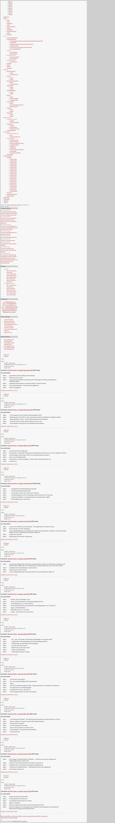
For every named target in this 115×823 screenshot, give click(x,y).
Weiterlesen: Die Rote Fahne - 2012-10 (9, 464)
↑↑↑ (1, 819)
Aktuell (11, 73)
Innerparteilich (10, 154)
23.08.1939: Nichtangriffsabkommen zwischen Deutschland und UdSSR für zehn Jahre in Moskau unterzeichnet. (9, 213)
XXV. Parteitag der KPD (9, 346)
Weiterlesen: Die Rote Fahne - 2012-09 (9, 502)
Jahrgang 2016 (13, 175)
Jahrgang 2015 (13, 176)
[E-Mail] (6, 356)
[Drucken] (6, 354)
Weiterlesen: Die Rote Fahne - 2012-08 (9, 539)
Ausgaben (9, 157)
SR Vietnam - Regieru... (11, 291)
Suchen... (3, 206)
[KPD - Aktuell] (4, 816)
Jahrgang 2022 (13, 165)
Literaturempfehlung (11, 130)
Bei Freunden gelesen (11, 31)
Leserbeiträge (10, 29)
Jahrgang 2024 (13, 162)
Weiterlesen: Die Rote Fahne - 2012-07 (9, 574)
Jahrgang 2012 (13, 181)
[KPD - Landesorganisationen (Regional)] (28, 816)
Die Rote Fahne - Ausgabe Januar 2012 (19, 791)
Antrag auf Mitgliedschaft (12, 37)
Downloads (9, 68)
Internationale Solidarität (15, 152)
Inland (8, 21)
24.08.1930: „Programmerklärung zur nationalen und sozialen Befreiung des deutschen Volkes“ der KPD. (9, 228)
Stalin (4, 302)
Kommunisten (10, 309)
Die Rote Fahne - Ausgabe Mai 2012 (18, 634)
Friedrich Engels (13, 127)
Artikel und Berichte (11, 26)
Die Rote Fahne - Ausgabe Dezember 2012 (20, 370)
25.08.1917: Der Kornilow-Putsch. (8, 240)
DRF (15, 309)
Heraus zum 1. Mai (8, 332)
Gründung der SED (14, 140)
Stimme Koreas (9, 286)
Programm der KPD (14, 45)
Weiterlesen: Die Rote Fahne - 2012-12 (9, 390)
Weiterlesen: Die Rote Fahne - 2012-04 (9, 694)
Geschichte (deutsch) (14, 57)
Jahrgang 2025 (13, 160)
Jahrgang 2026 (13, 159)
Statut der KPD (13, 42)
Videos (8, 33)
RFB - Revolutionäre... (11, 278)
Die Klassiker (10, 124)
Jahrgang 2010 (13, 184)
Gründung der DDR (14, 141)
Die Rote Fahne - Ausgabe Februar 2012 (19, 754)
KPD (11, 305)
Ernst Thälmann (5, 305)
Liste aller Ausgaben (14, 122)
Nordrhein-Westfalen (11, 90)
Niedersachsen (10, 85)
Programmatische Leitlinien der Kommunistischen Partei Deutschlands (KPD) (26, 41)
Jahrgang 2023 (13, 164)
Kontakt (11, 79)
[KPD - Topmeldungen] (42, 816)
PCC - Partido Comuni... (11, 293)
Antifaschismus (9, 302)
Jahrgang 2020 (13, 168)
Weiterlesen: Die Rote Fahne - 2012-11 (9, 426)
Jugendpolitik (13, 148)
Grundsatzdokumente (11, 39)
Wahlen (8, 65)
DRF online (9, 192)
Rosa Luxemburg (12, 312)
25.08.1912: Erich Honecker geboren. (9, 237)
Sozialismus (13, 310)
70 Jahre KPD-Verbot (8, 319)
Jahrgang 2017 (13, 173)
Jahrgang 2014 (13, 178)
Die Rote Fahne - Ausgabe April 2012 (18, 674)
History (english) (13, 58)
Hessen (8, 76)
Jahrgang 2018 (13, 172)
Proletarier (5, 312)
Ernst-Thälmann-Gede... (11, 275)
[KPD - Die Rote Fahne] (13, 816)
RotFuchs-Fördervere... (11, 280)
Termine (8, 66)
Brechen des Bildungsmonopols (17, 143)
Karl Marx (12, 125)
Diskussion (9, 34)
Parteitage (9, 63)
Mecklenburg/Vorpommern (12, 80)
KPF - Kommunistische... (11, 270)
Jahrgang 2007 (13, 189)
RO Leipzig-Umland (14, 98)
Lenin (5, 307)
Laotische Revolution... (11, 294)
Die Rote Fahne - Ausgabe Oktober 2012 (19, 445)
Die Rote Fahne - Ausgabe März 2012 (18, 714)
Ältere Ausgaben (13, 191)
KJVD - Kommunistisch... (11, 273)
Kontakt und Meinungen (15, 136)
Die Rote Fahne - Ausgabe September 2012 (20, 483)
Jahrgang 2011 (13, 183)
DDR (16, 307)
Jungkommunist (13, 61)
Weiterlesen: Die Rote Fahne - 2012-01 (9, 811)
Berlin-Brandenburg (11, 71)
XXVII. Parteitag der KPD (9, 347)
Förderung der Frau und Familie (17, 149)
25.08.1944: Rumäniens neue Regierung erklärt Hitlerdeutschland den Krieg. (8, 250)
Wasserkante (10, 112)
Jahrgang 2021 (13, 167)
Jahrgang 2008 (13, 188)
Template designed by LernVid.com (19, 821)
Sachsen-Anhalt (10, 101)
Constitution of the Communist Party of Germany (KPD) (21, 44)
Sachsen (9, 95)
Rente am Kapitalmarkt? (9, 321)
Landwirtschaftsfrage (14, 144)
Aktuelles (12, 120)
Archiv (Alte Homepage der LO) (16, 104)
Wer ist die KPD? (13, 52)
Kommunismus (11, 303)
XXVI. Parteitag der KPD (9, 349)
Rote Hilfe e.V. (9, 281)
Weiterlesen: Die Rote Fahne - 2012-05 (9, 654)
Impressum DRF (10, 195)
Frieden (4, 310)
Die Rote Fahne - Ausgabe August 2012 (19, 521)
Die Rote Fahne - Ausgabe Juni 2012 (18, 594)
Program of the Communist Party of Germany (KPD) (21, 47)
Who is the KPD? (13, 53)
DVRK (8, 25)
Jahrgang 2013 (13, 180)
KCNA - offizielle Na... (11, 288)
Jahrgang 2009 (13, 186)
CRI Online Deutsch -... (11, 289)
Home (8, 204)
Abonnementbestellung (12, 194)
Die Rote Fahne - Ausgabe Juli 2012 (18, 558)
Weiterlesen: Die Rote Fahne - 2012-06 (9, 614)
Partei (8, 20)
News (11, 135)
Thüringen (9, 108)
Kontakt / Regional (14, 74)
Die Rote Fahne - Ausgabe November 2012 (20, 410)
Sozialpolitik (12, 146)
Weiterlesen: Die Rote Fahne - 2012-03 (9, 734)
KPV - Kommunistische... (11, 285)
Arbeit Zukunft (9, 272)
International (9, 23)
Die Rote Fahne (13, 204)
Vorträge (9, 28)
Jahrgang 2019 (13, 170)
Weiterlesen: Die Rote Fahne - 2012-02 (9, 772)
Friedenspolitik (13, 151)
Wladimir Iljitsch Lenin (14, 128)
